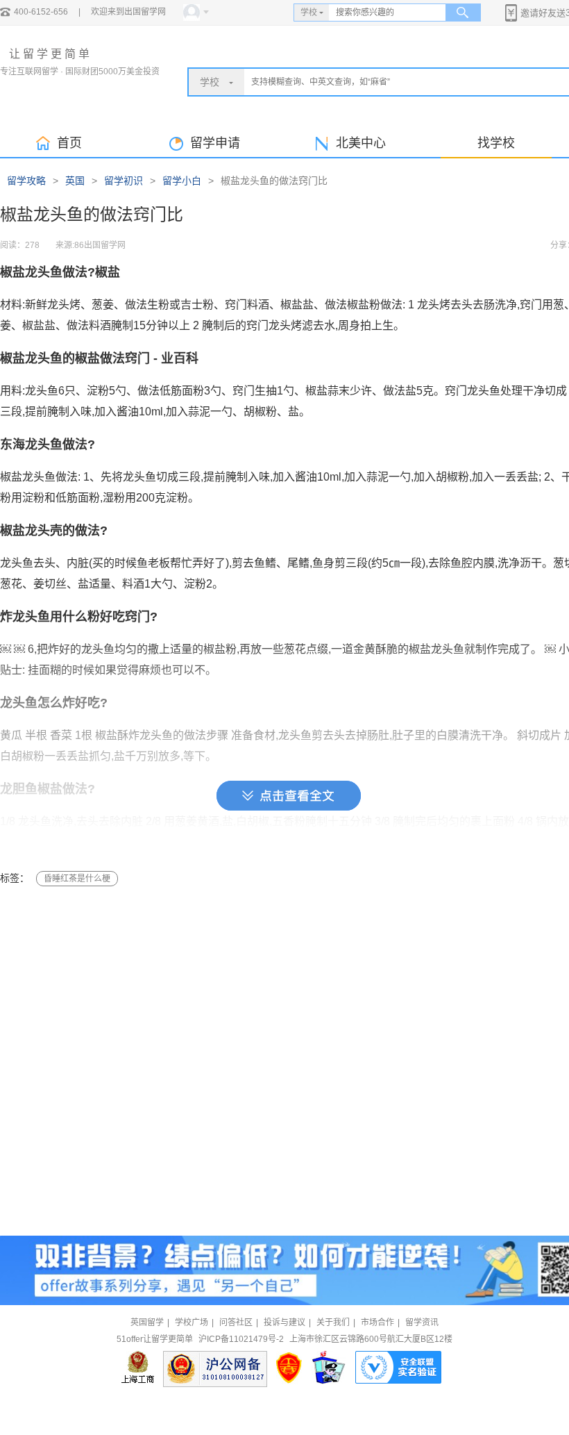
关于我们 (333, 1322)
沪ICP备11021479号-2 (241, 1339)
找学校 (496, 143)
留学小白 (181, 180)
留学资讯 (422, 1322)
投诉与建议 (284, 1322)
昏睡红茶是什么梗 (77, 879)
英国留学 (147, 1322)
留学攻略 (26, 180)
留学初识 (123, 180)
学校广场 (191, 1322)
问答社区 (236, 1322)
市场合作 (377, 1322)
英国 (75, 180)
